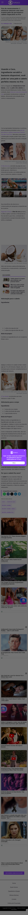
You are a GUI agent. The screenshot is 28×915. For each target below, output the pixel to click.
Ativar (14, 462)
